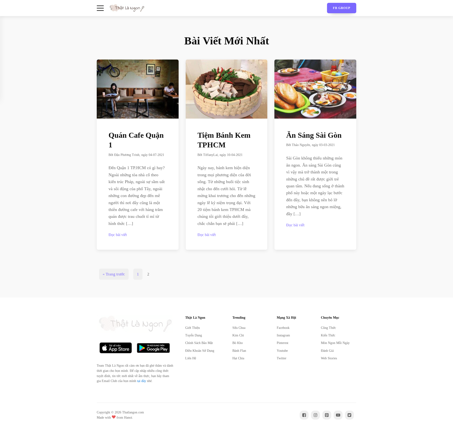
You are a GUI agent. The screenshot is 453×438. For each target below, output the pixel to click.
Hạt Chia (238, 358)
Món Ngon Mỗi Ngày (335, 343)
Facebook (283, 328)
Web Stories (329, 358)
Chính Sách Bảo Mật (199, 343)
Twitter (281, 358)
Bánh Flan (239, 350)
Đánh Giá (327, 350)
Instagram (283, 335)
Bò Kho (237, 343)
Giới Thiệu (192, 328)
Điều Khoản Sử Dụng (199, 350)
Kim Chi (238, 335)
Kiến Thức (328, 335)
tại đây (141, 381)
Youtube (282, 350)
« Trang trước (114, 274)
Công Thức (328, 328)
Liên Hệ (190, 358)
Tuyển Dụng (193, 335)
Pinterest (282, 343)
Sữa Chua (238, 328)
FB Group (341, 8)
